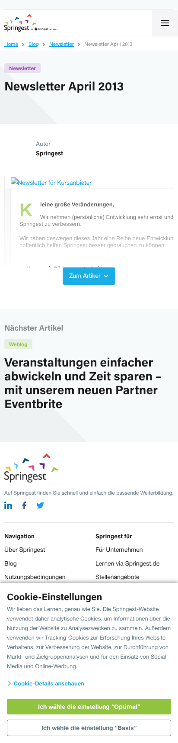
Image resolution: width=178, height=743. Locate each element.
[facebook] (24, 506)
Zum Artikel (85, 275)
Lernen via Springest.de (127, 563)
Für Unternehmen (119, 549)
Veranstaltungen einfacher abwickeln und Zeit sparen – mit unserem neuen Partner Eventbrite (83, 382)
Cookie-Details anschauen (48, 683)
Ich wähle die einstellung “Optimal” (89, 706)
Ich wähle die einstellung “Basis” (89, 727)
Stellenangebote (117, 576)
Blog (10, 563)
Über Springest (24, 549)
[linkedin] (8, 506)
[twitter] (40, 506)
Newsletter (22, 68)
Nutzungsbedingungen (35, 576)
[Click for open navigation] (165, 23)
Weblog (18, 344)
